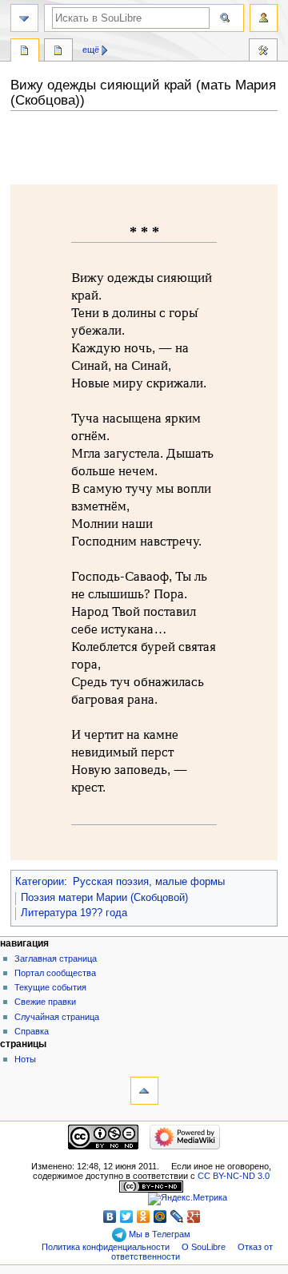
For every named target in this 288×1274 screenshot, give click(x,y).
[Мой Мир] (160, 1216)
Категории (39, 881)
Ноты (25, 1059)
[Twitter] (126, 1216)
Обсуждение (58, 52)
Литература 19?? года (74, 913)
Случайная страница (56, 1017)
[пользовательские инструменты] (264, 18)
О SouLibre (204, 1247)
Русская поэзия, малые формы (149, 881)
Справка (31, 1031)
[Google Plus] (194, 1216)
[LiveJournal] (177, 1216)
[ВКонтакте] (110, 1216)
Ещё (90, 49)
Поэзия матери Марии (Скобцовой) (104, 897)
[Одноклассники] (143, 1216)
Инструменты (263, 52)
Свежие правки (45, 1001)
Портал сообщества (55, 973)
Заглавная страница (55, 958)
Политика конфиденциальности (106, 1247)
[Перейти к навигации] (24, 18)
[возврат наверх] (144, 1091)
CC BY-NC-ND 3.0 (234, 1176)
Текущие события (50, 987)
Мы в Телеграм (158, 1234)
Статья (24, 52)
